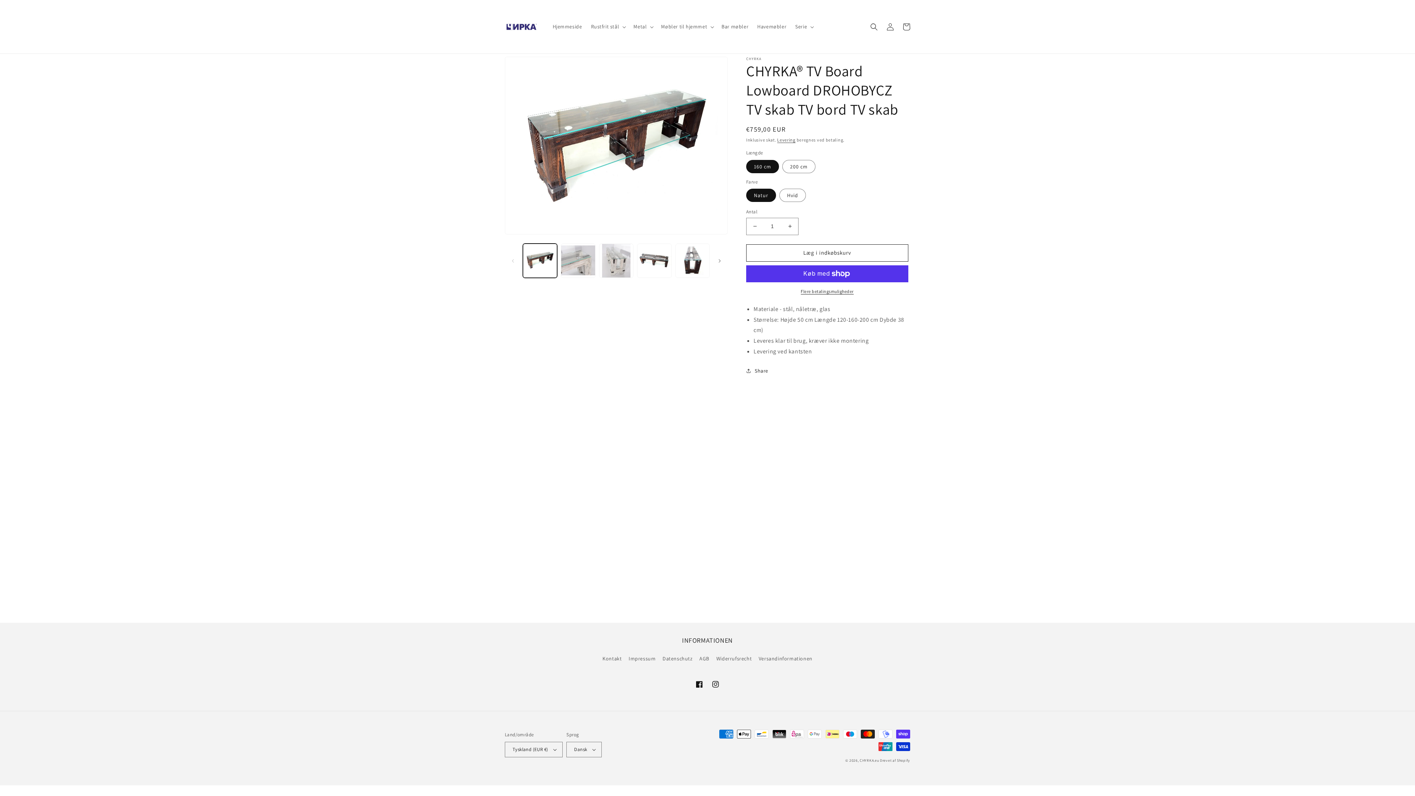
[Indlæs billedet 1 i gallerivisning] (540, 261)
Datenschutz (678, 658)
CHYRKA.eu (869, 760)
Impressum (642, 658)
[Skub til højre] (720, 261)
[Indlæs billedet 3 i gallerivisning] (578, 261)
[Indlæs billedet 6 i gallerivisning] (692, 261)
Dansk (580, 749)
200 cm (799, 166)
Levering (786, 140)
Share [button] (761, 370)
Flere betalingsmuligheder (827, 291)
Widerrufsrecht (734, 658)
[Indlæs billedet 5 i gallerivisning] (654, 261)
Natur (761, 195)
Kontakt (612, 658)
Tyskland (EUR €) (530, 749)
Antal (751, 212)
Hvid (792, 195)
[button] (608, 26)
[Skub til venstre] (513, 261)
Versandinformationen (786, 658)
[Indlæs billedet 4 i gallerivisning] (616, 261)
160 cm (762, 166)
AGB (704, 658)
